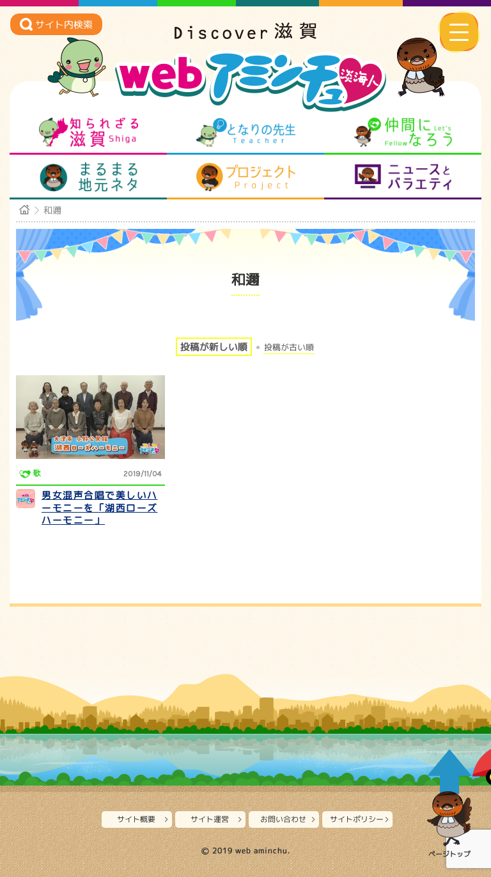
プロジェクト (245, 177)
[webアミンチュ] (245, 35)
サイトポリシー (357, 819)
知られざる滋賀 (88, 132)
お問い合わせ (283, 819)
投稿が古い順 (289, 347)
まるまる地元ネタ (88, 177)
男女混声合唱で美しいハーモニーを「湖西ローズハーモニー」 (100, 507)
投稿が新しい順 (213, 346)
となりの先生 (245, 132)
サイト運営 (210, 819)
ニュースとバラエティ (403, 177)
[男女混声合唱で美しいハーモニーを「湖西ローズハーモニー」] (90, 417)
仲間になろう (403, 132)
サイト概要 (136, 819)
